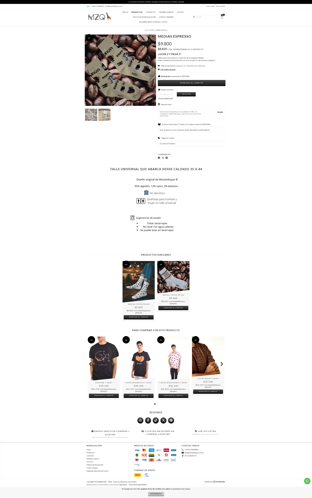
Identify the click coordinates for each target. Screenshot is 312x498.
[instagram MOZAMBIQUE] (140, 420)
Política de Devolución (144, 17)
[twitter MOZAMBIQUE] (163, 420)
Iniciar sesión (220, 6)
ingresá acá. (123, 485)
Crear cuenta (210, 6)
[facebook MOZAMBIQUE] (148, 420)
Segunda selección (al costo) (153, 22)
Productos (136, 12)
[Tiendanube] (214, 482)
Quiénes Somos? (166, 12)
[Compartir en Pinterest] (167, 158)
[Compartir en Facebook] (159, 158)
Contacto (151, 12)
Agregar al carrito (104, 395)
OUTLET (180, 12)
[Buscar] (194, 17)
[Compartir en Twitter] (163, 158)
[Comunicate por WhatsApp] (307, 481)
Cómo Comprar (166, 17)
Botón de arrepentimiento (138, 485)
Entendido (156, 494)
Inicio (125, 12)
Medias (152, 30)
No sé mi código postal (165, 98)
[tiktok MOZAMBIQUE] (156, 420)
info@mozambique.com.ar (114, 6)
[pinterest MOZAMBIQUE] (171, 420)
